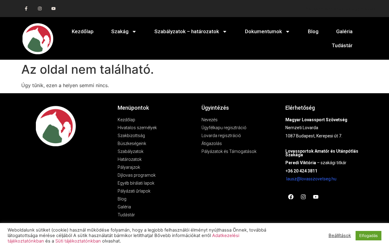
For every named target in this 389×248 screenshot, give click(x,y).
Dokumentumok (263, 31)
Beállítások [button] (340, 235)
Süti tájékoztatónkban (78, 241)
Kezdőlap (83, 31)
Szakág (120, 31)
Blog (313, 31)
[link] (311, 178)
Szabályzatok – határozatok (186, 31)
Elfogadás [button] (368, 235)
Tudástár (342, 45)
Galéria (344, 31)
